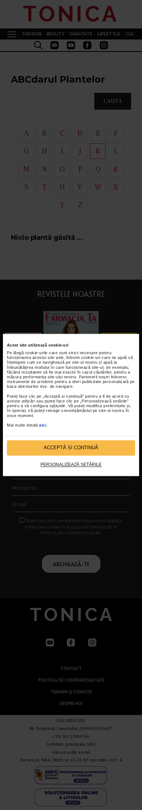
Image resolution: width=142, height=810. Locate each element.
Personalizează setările (71, 464)
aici (42, 425)
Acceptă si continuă (71, 448)
